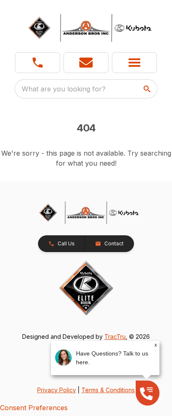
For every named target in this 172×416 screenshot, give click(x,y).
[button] (37, 62)
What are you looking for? (64, 89)
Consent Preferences (34, 407)
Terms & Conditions (108, 389)
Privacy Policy (56, 389)
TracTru (115, 336)
